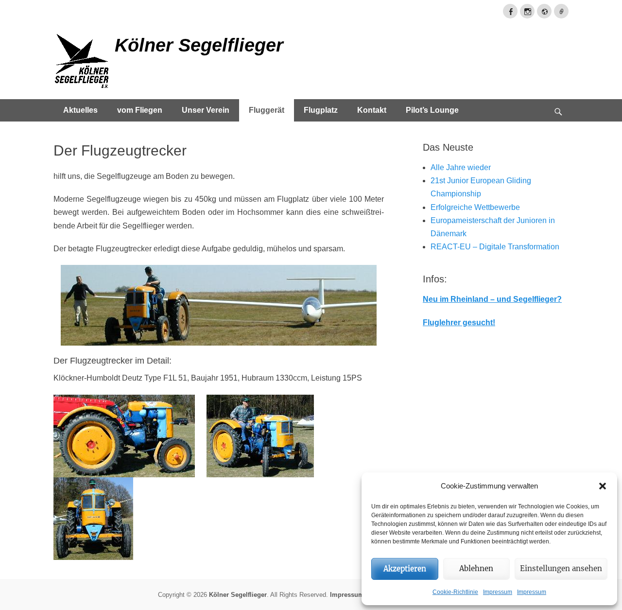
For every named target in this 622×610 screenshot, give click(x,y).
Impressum (497, 592)
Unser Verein (205, 110)
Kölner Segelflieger (199, 45)
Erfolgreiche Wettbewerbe (475, 207)
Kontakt (371, 110)
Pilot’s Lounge (432, 110)
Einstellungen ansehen (561, 568)
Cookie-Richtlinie (455, 592)
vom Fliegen (139, 110)
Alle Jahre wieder (461, 167)
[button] (602, 486)
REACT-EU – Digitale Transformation (495, 247)
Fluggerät (266, 110)
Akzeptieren (404, 568)
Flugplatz (321, 110)
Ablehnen (476, 568)
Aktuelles (80, 110)
